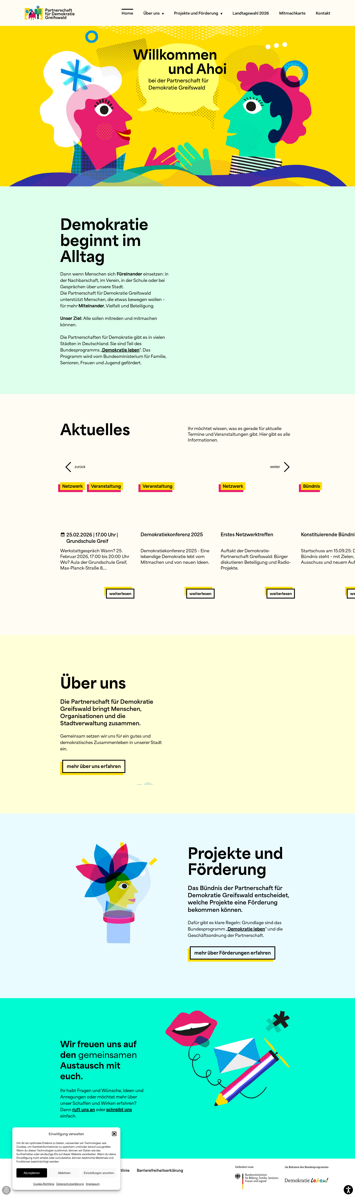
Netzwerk (72, 485)
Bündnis (311, 485)
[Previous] (74, 465)
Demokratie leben (120, 349)
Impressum (93, 1184)
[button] (114, 1134)
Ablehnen (64, 1173)
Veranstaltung (106, 485)
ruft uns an (83, 1109)
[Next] (280, 465)
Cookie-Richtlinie (43, 1184)
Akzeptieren (32, 1173)
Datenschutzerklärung (70, 1184)
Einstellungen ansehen (99, 1173)
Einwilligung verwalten (6, 1190)
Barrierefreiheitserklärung (160, 1170)
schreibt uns (119, 1109)
